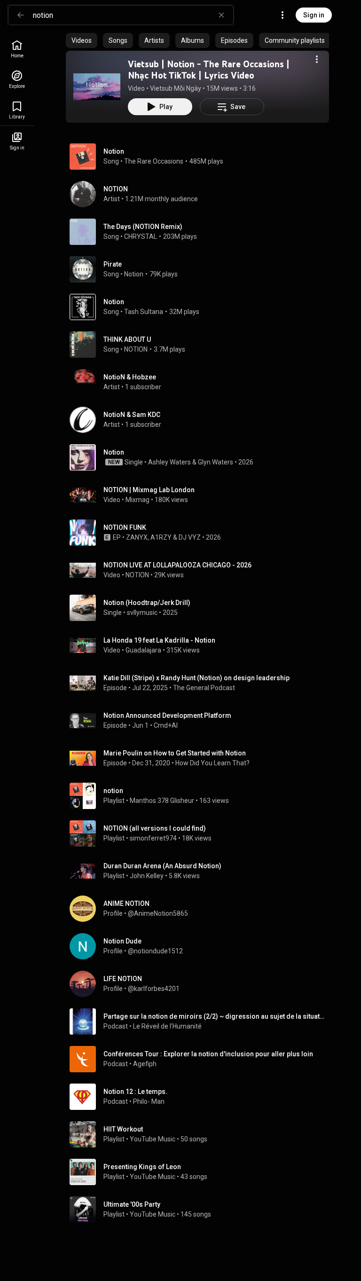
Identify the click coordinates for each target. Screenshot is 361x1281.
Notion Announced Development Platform (167, 715)
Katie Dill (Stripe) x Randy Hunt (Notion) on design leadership (196, 678)
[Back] (20, 15)
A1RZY (161, 537)
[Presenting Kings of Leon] (201, 1172)
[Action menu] (316, 59)
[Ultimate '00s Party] (201, 1209)
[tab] (81, 40)
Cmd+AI (166, 725)
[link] (17, 49)
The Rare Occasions (153, 161)
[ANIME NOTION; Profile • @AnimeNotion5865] (201, 908)
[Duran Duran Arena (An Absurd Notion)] (201, 871)
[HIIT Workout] (201, 1134)
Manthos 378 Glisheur (162, 800)
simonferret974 (153, 838)
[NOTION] (201, 194)
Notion (113, 151)
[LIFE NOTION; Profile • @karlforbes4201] (201, 984)
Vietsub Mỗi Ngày (175, 88)
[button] (97, 86)
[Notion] (201, 457)
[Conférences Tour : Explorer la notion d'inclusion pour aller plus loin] (201, 1059)
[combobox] (133, 15)
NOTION (136, 349)
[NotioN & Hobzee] (201, 382)
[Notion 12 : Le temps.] (201, 1097)
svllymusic (142, 612)
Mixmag (137, 499)
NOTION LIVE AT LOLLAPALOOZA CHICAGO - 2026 (177, 565)
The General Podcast (204, 688)
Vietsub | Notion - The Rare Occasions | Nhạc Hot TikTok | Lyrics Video (209, 69)
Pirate (112, 264)
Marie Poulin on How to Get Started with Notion (174, 753)
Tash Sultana (143, 311)
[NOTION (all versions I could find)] (201, 833)
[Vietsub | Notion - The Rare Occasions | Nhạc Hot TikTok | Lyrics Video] (96, 86)
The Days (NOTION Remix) (142, 226)
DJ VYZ (190, 537)
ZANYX (137, 537)
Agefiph (145, 1064)
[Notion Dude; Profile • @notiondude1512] (201, 946)
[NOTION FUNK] (201, 532)
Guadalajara (143, 650)
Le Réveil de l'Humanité (167, 1026)
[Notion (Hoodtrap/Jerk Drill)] (201, 608)
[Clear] (221, 15)
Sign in (313, 15)
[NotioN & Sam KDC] (201, 420)
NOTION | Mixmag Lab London (149, 490)
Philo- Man (149, 1101)
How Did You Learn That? (212, 763)
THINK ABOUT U (127, 339)
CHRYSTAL (140, 236)
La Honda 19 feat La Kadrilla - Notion (159, 640)
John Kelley (147, 876)
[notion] (201, 796)
